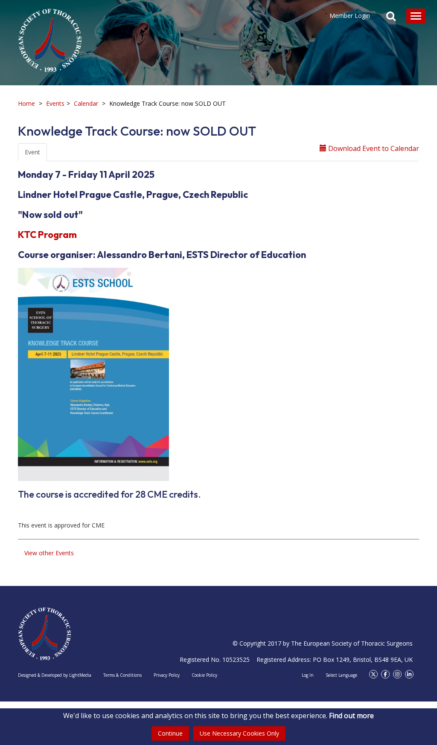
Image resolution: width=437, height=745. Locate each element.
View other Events (49, 553)
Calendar (86, 103)
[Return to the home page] (50, 36)
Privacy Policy (167, 675)
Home (26, 103)
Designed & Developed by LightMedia (54, 675)
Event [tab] (32, 152)
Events (55, 103)
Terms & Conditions (122, 675)
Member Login (349, 16)
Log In (308, 675)
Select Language (341, 675)
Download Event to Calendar (372, 148)
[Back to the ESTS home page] (44, 634)
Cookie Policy (204, 675)
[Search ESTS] (391, 17)
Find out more (351, 715)
